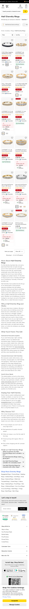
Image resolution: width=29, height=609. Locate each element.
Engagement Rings (6, 474)
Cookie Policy (5, 542)
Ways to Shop (5, 529)
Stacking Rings (9, 484)
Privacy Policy (5, 539)
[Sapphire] (7, 64)
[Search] (25, 11)
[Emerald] (3, 64)
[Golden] (16, 67)
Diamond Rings (9, 479)
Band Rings (8, 491)
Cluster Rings (14, 481)
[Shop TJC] (11, 6)
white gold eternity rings (8, 382)
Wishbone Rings (9, 486)
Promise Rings (15, 474)
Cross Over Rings (5, 488)
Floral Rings (17, 484)
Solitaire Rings (9, 476)
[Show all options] (10, 64)
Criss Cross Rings (19, 486)
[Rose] (20, 206)
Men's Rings (15, 491)
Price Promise (5, 537)
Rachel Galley (5, 534)
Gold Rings (17, 476)
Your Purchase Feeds (7, 532)
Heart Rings (14, 488)
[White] (20, 67)
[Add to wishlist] (12, 40)
